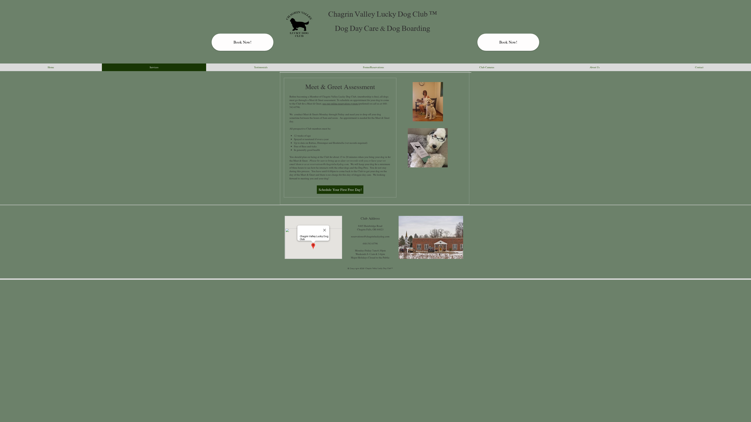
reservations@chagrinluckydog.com (329, 164)
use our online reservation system (340, 103)
